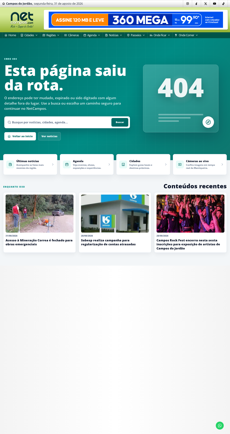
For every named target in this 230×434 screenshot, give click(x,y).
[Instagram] (187, 3)
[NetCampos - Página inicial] (22, 20)
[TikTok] (223, 3)
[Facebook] (196, 3)
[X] (205, 3)
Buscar (120, 122)
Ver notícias (49, 136)
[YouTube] (214, 3)
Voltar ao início (22, 136)
